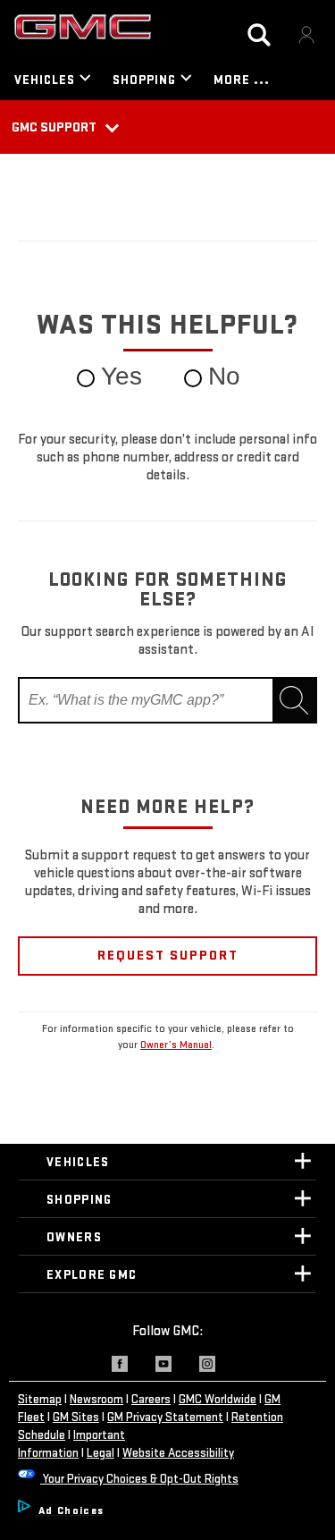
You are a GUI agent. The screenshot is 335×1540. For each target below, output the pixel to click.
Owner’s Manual (176, 1045)
